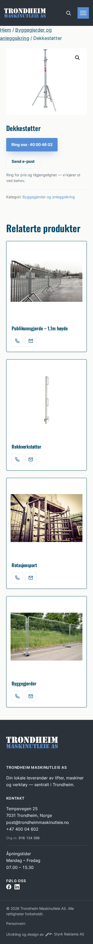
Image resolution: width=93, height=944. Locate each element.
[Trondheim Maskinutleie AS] (33, 746)
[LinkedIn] (17, 888)
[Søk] (68, 13)
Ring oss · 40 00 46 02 (31, 144)
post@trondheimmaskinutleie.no (37, 822)
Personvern (15, 923)
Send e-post (23, 161)
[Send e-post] (30, 341)
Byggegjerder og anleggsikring (48, 197)
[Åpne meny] (83, 13)
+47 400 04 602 (22, 829)
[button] (77, 57)
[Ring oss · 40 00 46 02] (17, 341)
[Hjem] (25, 13)
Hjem (5, 30)
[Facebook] (8, 888)
